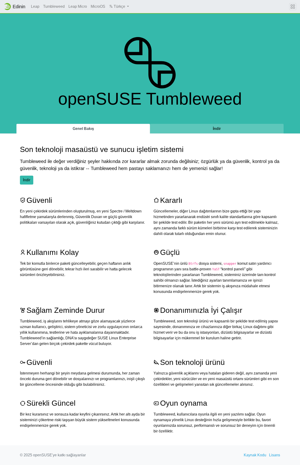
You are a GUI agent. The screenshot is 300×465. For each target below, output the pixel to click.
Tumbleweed (54, 6)
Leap (35, 6)
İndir (26, 180)
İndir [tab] (217, 129)
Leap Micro (77, 6)
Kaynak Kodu (255, 455)
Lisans (274, 455)
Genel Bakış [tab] (83, 129)
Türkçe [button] (119, 6)
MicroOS (98, 6)
